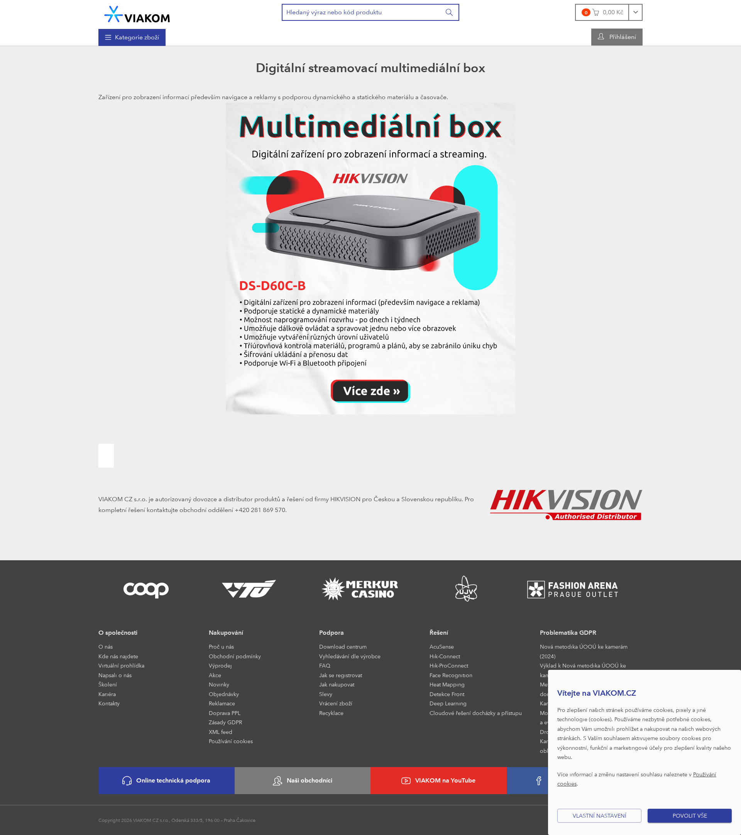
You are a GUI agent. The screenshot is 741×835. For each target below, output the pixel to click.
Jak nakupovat (336, 684)
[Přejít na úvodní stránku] (137, 14)
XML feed (220, 732)
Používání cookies (231, 741)
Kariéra (107, 694)
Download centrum (343, 646)
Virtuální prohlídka (121, 665)
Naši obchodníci (309, 780)
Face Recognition (451, 675)
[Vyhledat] (449, 12)
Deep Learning (448, 703)
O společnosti (117, 632)
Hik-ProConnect (449, 665)
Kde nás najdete (118, 656)
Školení (107, 684)
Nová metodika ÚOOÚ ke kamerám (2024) (584, 651)
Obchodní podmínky (235, 656)
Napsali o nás (115, 675)
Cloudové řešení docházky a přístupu (476, 713)
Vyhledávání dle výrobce (350, 656)
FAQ (324, 665)
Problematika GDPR (568, 632)
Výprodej (220, 665)
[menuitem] (132, 37)
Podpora (331, 632)
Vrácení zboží (335, 703)
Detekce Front (447, 694)
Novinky (219, 684)
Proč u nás (221, 646)
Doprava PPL (224, 713)
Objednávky (224, 694)
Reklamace (222, 703)
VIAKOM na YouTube (445, 780)
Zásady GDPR (225, 722)
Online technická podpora (173, 780)
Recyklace (331, 713)
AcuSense (442, 646)
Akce (215, 675)
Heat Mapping (447, 684)
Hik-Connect (445, 656)
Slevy (325, 694)
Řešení (439, 632)
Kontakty (109, 703)
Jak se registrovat (340, 675)
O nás (105, 646)
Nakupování (226, 632)
